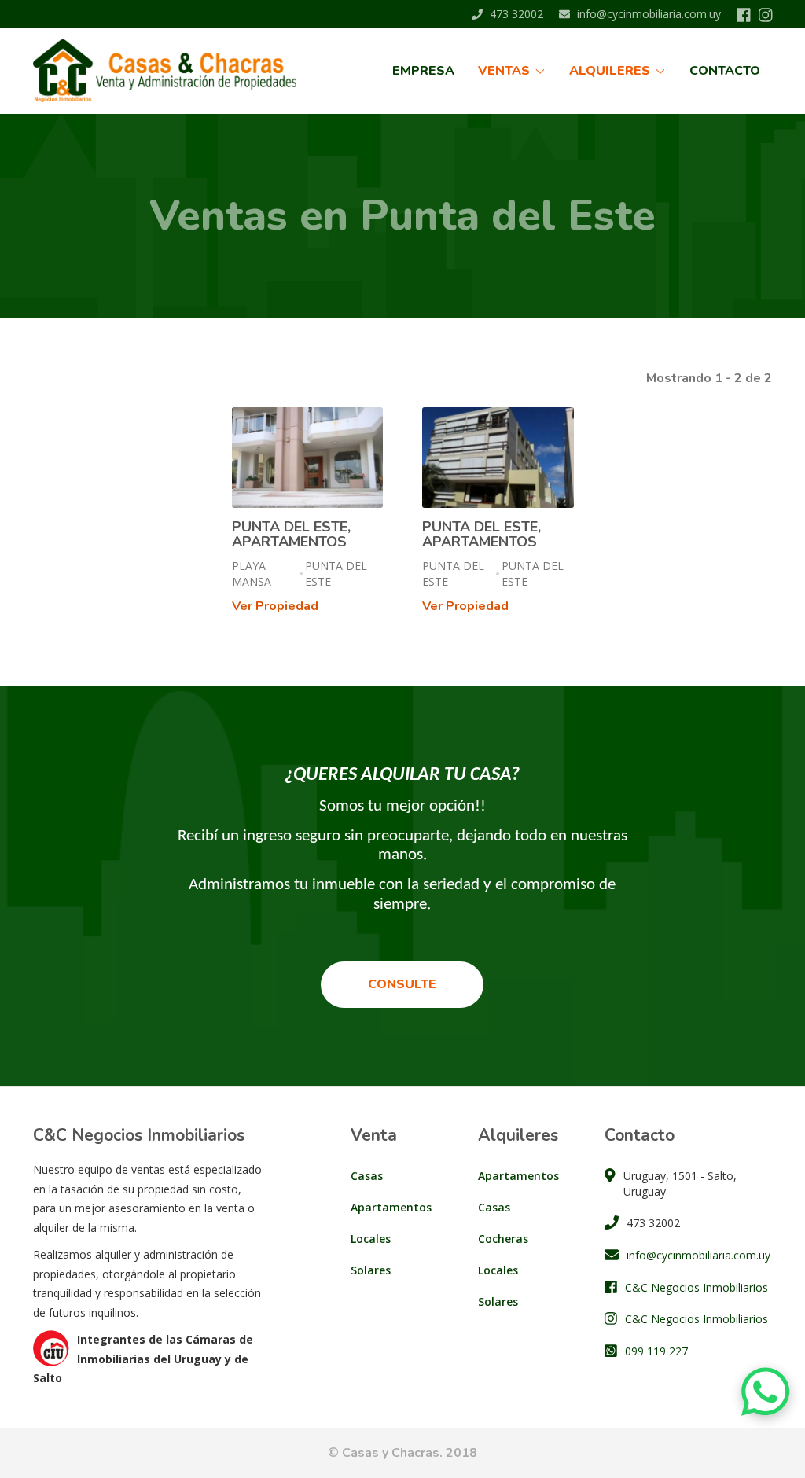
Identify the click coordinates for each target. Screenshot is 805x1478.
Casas (367, 1175)
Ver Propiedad (275, 606)
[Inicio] (170, 70)
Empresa (423, 70)
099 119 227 (656, 1351)
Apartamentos (391, 1207)
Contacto (724, 70)
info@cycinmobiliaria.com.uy (647, 13)
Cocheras (503, 1238)
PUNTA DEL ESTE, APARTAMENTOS (291, 534)
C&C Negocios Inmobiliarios (696, 1287)
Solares (371, 1270)
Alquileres (611, 70)
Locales (371, 1238)
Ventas (505, 70)
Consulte (402, 984)
